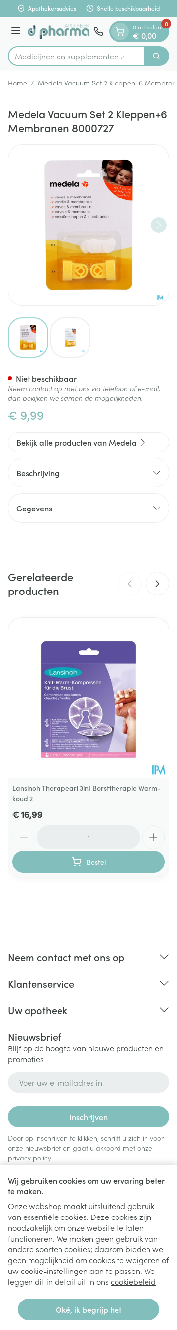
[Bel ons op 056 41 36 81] (98, 31)
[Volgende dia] (157, 583)
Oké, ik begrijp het (88, 1309)
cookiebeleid (133, 1281)
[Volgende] (159, 225)
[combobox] (76, 56)
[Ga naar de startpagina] (58, 32)
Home (17, 82)
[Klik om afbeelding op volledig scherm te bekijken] (88, 225)
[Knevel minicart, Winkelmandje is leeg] (120, 31)
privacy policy (29, 1157)
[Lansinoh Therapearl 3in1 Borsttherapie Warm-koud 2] (88, 698)
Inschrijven (88, 1116)
